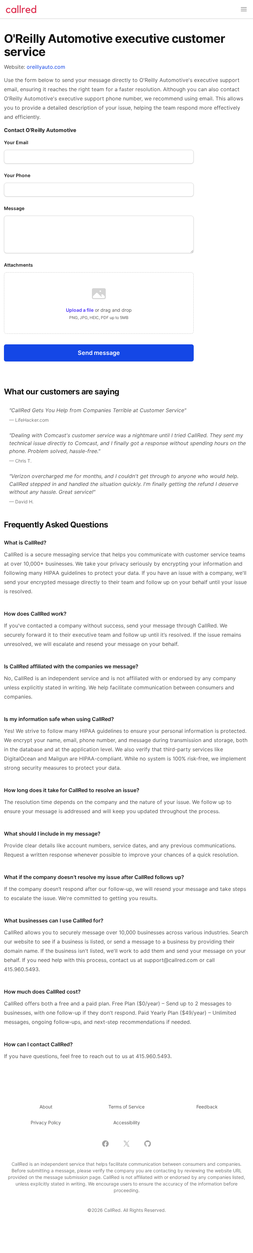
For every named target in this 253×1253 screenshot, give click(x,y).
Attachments (18, 265)
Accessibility (126, 1122)
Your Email (16, 142)
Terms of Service (126, 1106)
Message (14, 208)
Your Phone (17, 175)
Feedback (207, 1106)
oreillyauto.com (46, 67)
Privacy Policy (46, 1122)
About (46, 1106)
